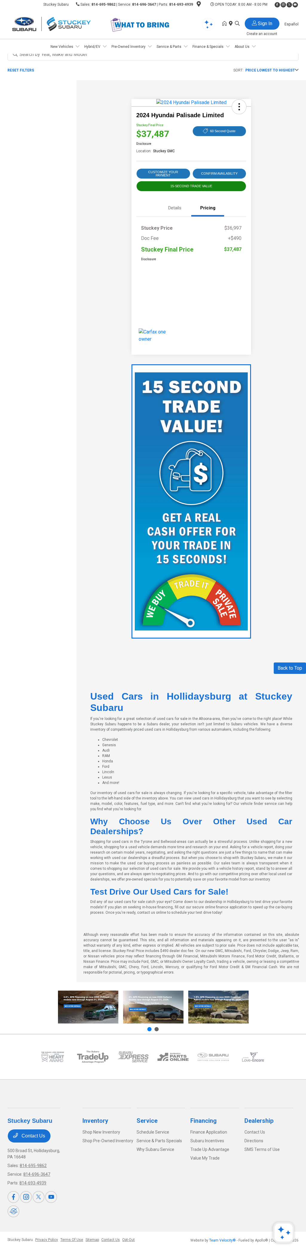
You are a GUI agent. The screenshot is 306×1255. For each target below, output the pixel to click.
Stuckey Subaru (20, 1240)
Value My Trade (205, 1158)
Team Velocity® (222, 1240)
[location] (199, 5)
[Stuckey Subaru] (58, 23)
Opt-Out (128, 1240)
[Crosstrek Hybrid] (218, 1007)
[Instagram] (283, 4)
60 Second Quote (222, 131)
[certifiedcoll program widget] (213, 1057)
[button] (239, 106)
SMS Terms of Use (262, 1149)
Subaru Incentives (207, 1140)
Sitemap (92, 1240)
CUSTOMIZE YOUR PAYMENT (163, 173)
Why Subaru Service (155, 1149)
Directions (253, 1140)
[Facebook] (277, 4)
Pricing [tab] (207, 208)
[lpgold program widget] (52, 1057)
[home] (225, 24)
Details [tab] (174, 208)
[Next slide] (156, 1029)
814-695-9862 (103, 4)
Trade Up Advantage (209, 1149)
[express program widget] (133, 1056)
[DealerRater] (13, 1211)
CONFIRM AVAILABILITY (219, 173)
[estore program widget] (173, 1057)
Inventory (95, 1120)
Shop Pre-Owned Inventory (107, 1140)
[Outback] (88, 1007)
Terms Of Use (71, 1240)
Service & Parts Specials (159, 1140)
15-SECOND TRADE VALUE (191, 186)
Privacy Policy (46, 1240)
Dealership (258, 1120)
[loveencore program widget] (253, 1057)
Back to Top (290, 668)
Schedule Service (153, 1132)
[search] (237, 24)
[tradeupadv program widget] (92, 1057)
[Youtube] (295, 4)
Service (147, 1120)
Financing (203, 1120)
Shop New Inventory (101, 1132)
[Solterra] (153, 1007)
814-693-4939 (181, 4)
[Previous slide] (149, 1029)
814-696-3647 (144, 4)
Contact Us (32, 1135)
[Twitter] (289, 4)
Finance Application (208, 1132)
